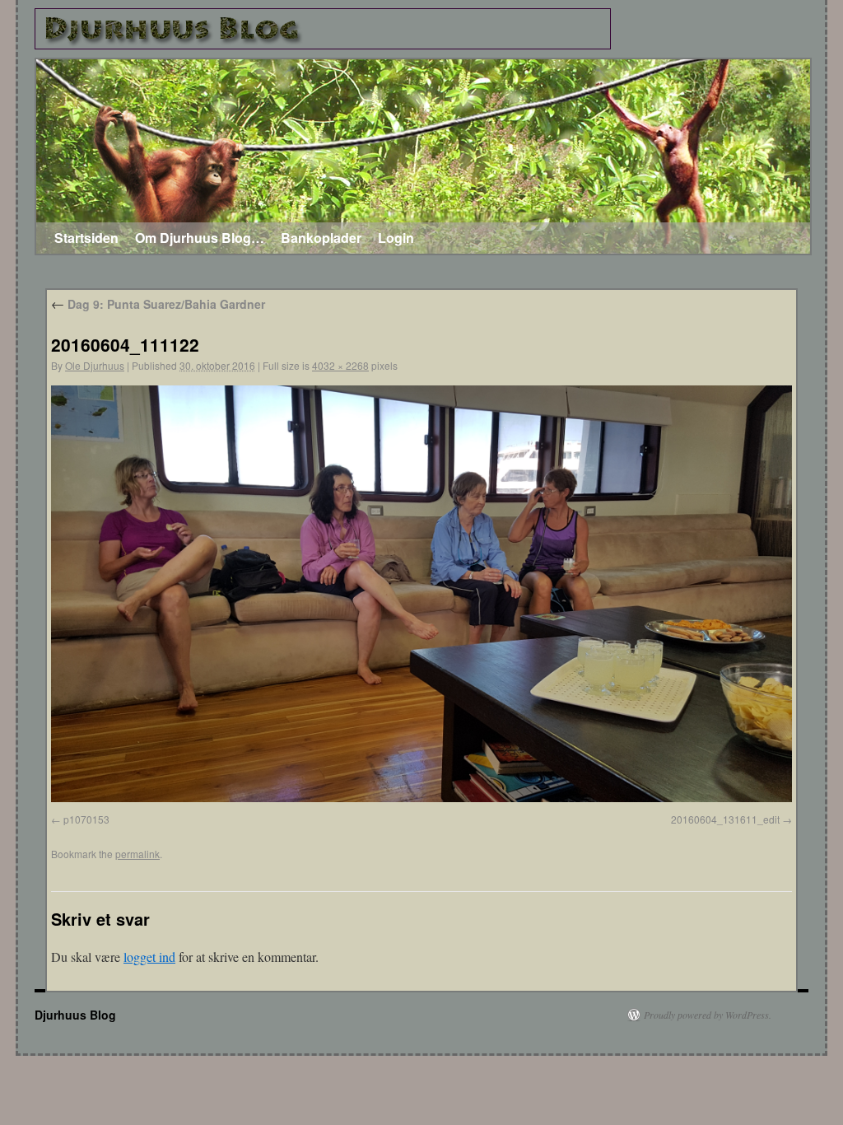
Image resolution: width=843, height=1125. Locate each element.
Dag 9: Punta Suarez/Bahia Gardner (158, 304)
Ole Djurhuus (94, 365)
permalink (137, 854)
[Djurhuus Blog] (323, 28)
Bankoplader (321, 237)
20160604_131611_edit (725, 819)
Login (396, 237)
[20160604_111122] (421, 796)
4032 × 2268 (340, 365)
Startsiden (86, 237)
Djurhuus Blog (75, 1014)
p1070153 (86, 819)
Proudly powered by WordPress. (707, 1014)
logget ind (149, 956)
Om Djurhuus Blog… (199, 237)
